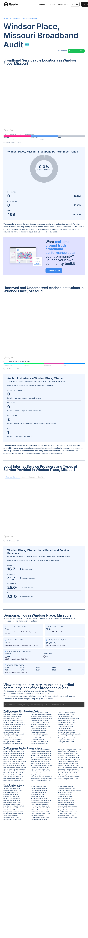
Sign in (75, 4)
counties (38, 691)
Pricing (52, 4)
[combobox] (44, 704)
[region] (44, 100)
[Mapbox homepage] (9, 130)
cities (28, 691)
